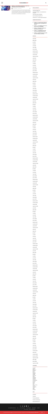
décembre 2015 (35, 265)
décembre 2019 (35, 179)
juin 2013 (34, 318)
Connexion (34, 396)
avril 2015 (34, 279)
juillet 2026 (34, 40)
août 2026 (34, 38)
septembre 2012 (35, 334)
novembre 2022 (35, 117)
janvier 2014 (34, 306)
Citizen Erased (15, 8)
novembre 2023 (35, 95)
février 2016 (35, 261)
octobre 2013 (35, 311)
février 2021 (35, 154)
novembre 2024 (35, 74)
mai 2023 (34, 106)
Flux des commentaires (36, 399)
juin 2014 (34, 297)
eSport (34, 376)
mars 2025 (34, 67)
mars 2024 (34, 88)
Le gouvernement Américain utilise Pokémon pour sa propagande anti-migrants (40, 23)
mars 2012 (34, 345)
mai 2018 (34, 213)
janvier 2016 (34, 263)
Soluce (34, 382)
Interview (34, 379)
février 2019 (35, 197)
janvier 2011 (34, 352)
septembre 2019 (35, 184)
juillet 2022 (34, 124)
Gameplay (34, 377)
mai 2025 (34, 63)
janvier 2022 (35, 134)
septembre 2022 (35, 120)
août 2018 (34, 208)
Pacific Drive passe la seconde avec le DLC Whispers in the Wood (40, 33)
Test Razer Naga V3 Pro (36, 10)
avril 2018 (34, 215)
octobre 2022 (35, 118)
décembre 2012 (35, 329)
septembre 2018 (35, 206)
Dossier (34, 374)
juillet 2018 (34, 209)
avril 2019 (34, 193)
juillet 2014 (34, 295)
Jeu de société (35, 380)
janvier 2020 (35, 177)
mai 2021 (34, 149)
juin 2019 (34, 190)
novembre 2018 (35, 202)
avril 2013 (34, 322)
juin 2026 (34, 42)
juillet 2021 (34, 145)
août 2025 (34, 58)
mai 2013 (34, 320)
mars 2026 (34, 47)
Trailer (34, 387)
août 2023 (34, 101)
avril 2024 (34, 86)
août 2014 (34, 293)
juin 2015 (34, 275)
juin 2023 (34, 104)
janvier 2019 (34, 199)
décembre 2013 (35, 307)
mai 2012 (34, 341)
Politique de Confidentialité (32, 409)
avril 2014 (34, 300)
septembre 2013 (35, 313)
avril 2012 (34, 343)
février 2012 (35, 347)
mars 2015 (34, 281)
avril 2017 (34, 236)
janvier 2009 (35, 361)
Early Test (34, 375)
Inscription (34, 394)
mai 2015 (34, 277)
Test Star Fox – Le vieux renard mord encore (39, 17)
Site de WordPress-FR (36, 401)
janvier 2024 (35, 92)
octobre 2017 (35, 225)
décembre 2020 (35, 158)
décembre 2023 (35, 93)
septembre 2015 (35, 270)
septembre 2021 (35, 142)
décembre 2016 (35, 243)
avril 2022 (34, 129)
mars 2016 (34, 259)
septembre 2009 (35, 357)
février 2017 (34, 240)
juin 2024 (34, 83)
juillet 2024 (34, 81)
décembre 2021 (35, 136)
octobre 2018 (35, 204)
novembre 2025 (35, 52)
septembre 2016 (35, 249)
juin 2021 (34, 147)
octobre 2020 (35, 161)
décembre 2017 (35, 222)
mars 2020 (34, 174)
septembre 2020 (35, 163)
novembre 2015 (35, 266)
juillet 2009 (34, 359)
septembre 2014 (35, 291)
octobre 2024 (35, 76)
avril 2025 (34, 65)
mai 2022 (34, 127)
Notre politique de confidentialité (34, 412)
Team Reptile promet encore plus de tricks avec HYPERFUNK (40, 26)
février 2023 (35, 111)
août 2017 (34, 229)
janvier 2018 (34, 220)
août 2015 (34, 272)
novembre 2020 (35, 159)
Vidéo (33, 388)
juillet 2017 (34, 231)
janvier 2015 (34, 284)
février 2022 (35, 133)
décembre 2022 (35, 115)
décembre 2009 (35, 356)
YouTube (34, 389)
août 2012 (34, 336)
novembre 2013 (35, 309)
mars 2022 (34, 131)
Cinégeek (34, 373)
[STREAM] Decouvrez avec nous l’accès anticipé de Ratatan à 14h (40, 31)
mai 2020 (34, 170)
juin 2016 (34, 254)
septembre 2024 (35, 77)
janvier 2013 (34, 327)
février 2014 (35, 304)
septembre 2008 (35, 363)
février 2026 (35, 49)
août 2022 (34, 122)
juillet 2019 (34, 188)
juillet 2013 (34, 316)
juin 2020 (34, 168)
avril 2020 (34, 172)
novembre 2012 (35, 331)
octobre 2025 (35, 54)
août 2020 (34, 165)
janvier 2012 (34, 348)
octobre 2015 (35, 268)
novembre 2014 (35, 288)
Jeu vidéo (34, 381)
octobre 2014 (35, 290)
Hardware (34, 378)
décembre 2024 (35, 72)
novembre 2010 (35, 354)
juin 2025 (34, 61)
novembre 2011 (35, 350)
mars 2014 (34, 302)
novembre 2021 (35, 138)
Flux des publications (36, 398)
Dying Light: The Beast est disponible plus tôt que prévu (40, 28)
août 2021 (34, 143)
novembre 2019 (35, 181)
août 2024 (34, 79)
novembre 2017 (35, 224)
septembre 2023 (35, 99)
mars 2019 (34, 195)
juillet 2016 (34, 252)
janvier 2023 (35, 113)
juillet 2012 (34, 338)
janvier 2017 (34, 241)
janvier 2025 (35, 70)
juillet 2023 (34, 102)
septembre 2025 (35, 56)
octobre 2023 (35, 97)
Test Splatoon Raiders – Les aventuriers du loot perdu (39, 12)
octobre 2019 (35, 183)
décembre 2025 (35, 51)
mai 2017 (34, 234)
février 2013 (34, 325)
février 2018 (35, 218)
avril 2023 (34, 108)
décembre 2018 (35, 200)
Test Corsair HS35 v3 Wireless (37, 14)
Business (34, 372)
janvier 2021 (34, 156)
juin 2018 (34, 211)
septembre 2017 (35, 227)
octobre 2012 (35, 332)
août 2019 (34, 186)
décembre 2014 (35, 286)
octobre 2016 (35, 247)
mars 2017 (34, 238)
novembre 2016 (35, 245)
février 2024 (35, 90)
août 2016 (34, 250)
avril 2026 (34, 45)
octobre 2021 (35, 140)
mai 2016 (34, 256)
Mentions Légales (26, 409)
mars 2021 (34, 152)
